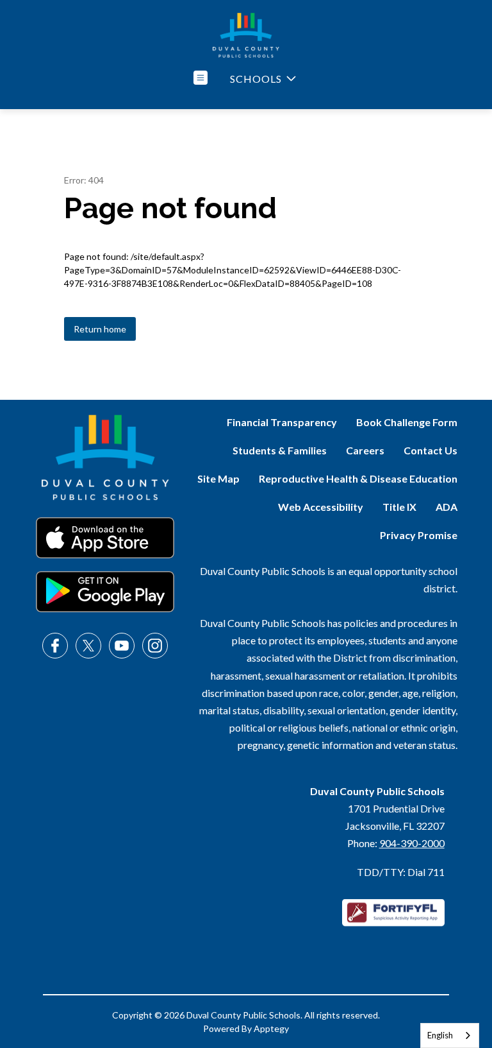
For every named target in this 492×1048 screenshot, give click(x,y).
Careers (365, 450)
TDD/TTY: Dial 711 (401, 872)
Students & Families (280, 450)
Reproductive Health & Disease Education (358, 478)
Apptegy (271, 1028)
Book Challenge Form (406, 422)
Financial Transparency (282, 422)
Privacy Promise (418, 535)
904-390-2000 (412, 843)
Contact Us (430, 450)
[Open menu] (200, 78)
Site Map (218, 478)
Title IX (399, 507)
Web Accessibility (320, 507)
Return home (100, 328)
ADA (446, 507)
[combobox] (449, 1035)
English (440, 1035)
